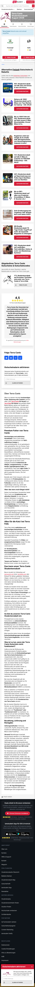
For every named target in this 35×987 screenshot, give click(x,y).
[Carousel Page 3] (8, 64)
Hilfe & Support (6, 857)
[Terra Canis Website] (20, 358)
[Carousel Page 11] (29, 64)
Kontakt (3, 860)
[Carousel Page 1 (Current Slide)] (3, 64)
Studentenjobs (6, 899)
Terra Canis (15, 401)
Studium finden (6, 906)
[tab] (4, 25)
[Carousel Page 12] (32, 64)
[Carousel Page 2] (5, 64)
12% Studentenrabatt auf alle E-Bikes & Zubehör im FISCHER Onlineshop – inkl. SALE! (22, 158)
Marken (19, 9)
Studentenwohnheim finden (10, 903)
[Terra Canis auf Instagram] (16, 358)
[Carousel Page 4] (11, 64)
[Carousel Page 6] (16, 64)
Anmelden (30, 2)
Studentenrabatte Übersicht (10, 872)
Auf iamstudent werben (8, 922)
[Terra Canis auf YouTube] (6, 358)
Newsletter (4, 891)
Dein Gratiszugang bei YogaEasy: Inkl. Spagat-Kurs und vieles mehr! (23, 212)
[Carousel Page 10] (26, 64)
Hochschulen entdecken (9, 910)
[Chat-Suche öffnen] (33, 5)
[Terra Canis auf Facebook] (11, 358)
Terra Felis (7, 403)
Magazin (4, 864)
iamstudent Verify (7, 933)
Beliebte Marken (6, 876)
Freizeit (16, 69)
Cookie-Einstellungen (8, 949)
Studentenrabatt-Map (8, 880)
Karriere (3, 853)
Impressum (4, 960)
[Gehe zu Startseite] (18, 2)
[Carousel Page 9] (24, 64)
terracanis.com (9, 574)
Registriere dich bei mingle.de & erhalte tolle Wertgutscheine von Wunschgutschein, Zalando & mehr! (23, 139)
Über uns (4, 849)
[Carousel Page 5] (13, 64)
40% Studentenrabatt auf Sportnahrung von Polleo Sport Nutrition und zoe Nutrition (22, 177)
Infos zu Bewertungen (8, 952)
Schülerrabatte (6, 914)
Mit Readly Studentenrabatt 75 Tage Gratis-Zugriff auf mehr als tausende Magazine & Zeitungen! (23, 230)
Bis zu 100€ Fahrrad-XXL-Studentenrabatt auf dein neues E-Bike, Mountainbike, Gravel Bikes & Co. (22, 120)
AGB (2, 956)
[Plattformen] (24, 2)
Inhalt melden (7, 796)
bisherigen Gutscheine (20, 75)
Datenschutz (5, 945)
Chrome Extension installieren (18, 813)
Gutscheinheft (28, 9)
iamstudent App (6, 887)
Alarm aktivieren (17, 383)
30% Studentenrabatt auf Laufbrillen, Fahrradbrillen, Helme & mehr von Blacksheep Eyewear (23, 249)
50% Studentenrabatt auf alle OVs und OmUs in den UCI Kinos (23, 85)
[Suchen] (2, 6)
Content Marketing (7, 929)
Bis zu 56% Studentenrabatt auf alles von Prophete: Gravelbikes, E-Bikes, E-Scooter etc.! (22, 195)
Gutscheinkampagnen (8, 926)
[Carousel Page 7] (19, 64)
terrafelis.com (22, 574)
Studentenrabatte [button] (7, 9)
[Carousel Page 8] (21, 64)
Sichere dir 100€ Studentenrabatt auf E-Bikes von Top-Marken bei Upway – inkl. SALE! (23, 102)
